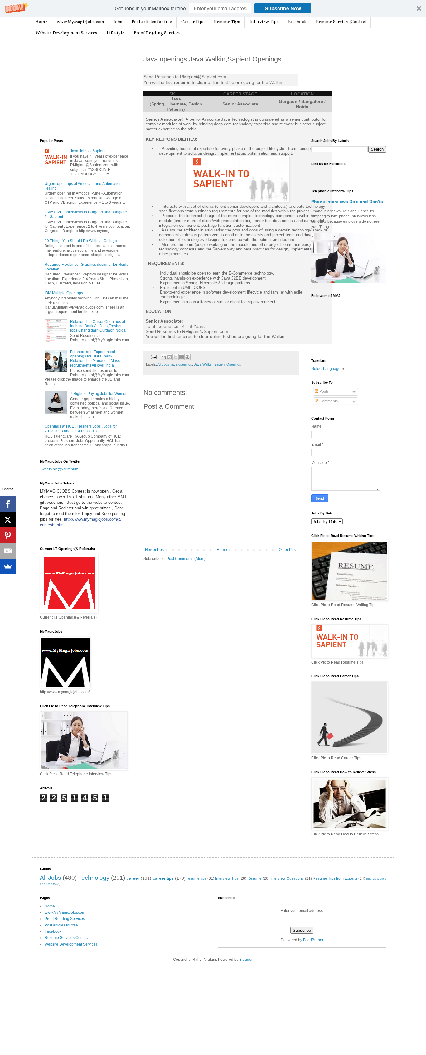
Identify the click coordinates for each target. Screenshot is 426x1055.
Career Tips (193, 22)
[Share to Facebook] (181, 357)
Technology (93, 877)
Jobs (118, 22)
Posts (323, 391)
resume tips (196, 878)
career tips (163, 878)
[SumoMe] (8, 566)
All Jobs (163, 364)
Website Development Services (66, 33)
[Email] (8, 551)
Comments (328, 401)
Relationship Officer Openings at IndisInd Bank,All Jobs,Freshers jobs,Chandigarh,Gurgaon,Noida (98, 326)
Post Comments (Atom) (186, 559)
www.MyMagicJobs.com (80, 22)
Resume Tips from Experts (335, 878)
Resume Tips (227, 22)
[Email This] (164, 357)
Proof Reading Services (157, 33)
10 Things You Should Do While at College (81, 241)
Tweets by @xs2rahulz (59, 469)
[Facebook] (8, 504)
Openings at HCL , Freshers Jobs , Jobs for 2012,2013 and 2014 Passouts (81, 428)
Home (41, 22)
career (133, 878)
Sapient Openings (227, 364)
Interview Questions (287, 878)
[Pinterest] (8, 535)
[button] (213, 8)
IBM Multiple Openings (64, 293)
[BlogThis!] (170, 357)
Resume (254, 878)
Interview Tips (264, 22)
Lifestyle (115, 33)
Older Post (288, 549)
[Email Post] (153, 357)
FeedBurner (313, 940)
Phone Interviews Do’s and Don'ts (347, 201)
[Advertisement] (86, 89)
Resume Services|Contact (341, 22)
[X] (8, 520)
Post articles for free (152, 22)
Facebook (297, 22)
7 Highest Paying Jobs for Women (99, 393)
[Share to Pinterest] (187, 357)
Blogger (245, 959)
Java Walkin (203, 364)
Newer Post (155, 549)
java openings (181, 364)
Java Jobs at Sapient (87, 151)
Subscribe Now (283, 8)
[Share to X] (175, 357)
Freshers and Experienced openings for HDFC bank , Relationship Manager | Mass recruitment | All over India (95, 358)
